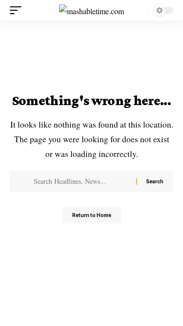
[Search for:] (81, 181)
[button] (18, 10)
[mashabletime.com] (91, 10)
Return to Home (91, 215)
